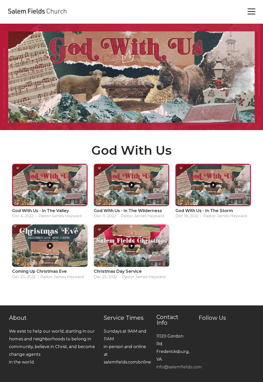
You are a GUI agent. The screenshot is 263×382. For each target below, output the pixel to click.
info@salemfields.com (179, 366)
